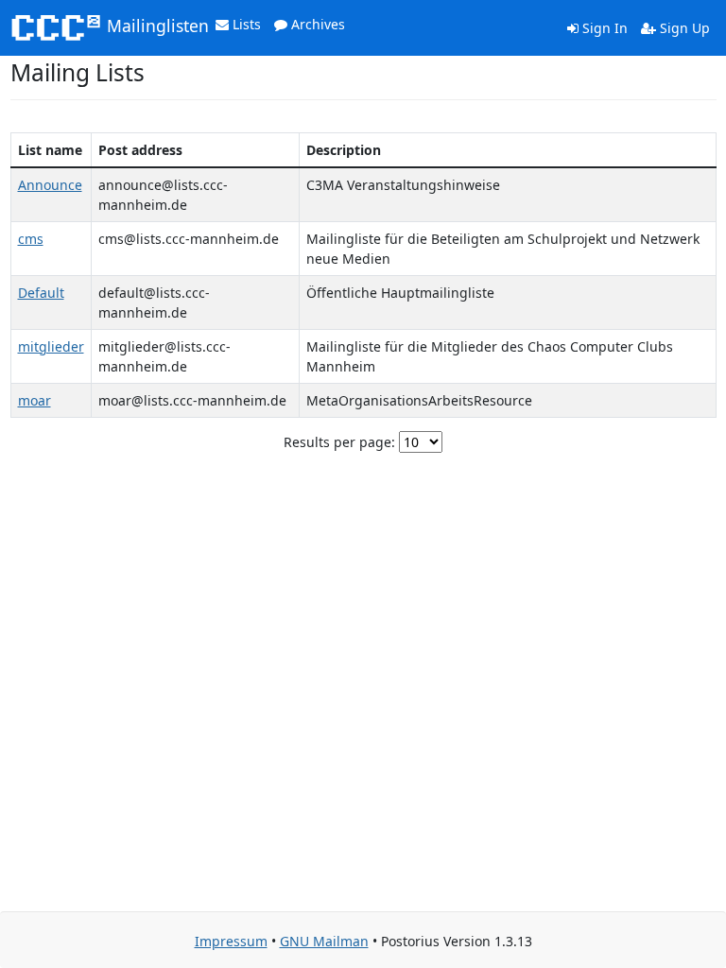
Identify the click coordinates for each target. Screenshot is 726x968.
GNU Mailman (324, 941)
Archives (316, 24)
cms (30, 239)
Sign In (603, 28)
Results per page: (339, 442)
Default (41, 293)
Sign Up (683, 28)
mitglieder (51, 346)
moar (34, 400)
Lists (245, 24)
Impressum (231, 941)
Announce (50, 185)
